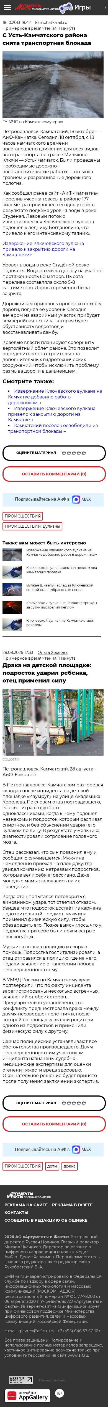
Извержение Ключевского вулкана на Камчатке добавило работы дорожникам (55, 397)
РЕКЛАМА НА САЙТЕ (26, 1204)
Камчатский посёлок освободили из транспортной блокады (53, 428)
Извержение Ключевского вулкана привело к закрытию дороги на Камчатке (52, 414)
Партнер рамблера (52, 1380)
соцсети (10, 759)
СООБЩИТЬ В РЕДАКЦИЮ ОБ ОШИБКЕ (45, 1220)
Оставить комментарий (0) (54, 474)
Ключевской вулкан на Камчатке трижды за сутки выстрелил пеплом (61, 605)
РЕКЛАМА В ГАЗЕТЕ (72, 1204)
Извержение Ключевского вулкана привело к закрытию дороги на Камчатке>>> (43, 249)
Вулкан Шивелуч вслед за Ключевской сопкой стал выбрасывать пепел (59, 587)
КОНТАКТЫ (16, 1212)
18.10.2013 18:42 (16, 22)
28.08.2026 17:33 (17, 652)
